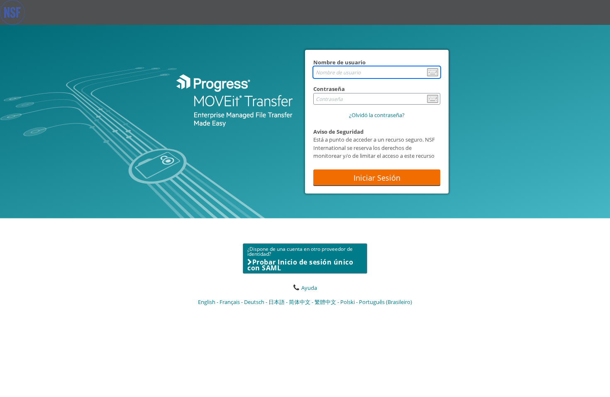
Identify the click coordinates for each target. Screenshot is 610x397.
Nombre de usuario (339, 62)
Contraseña (329, 89)
